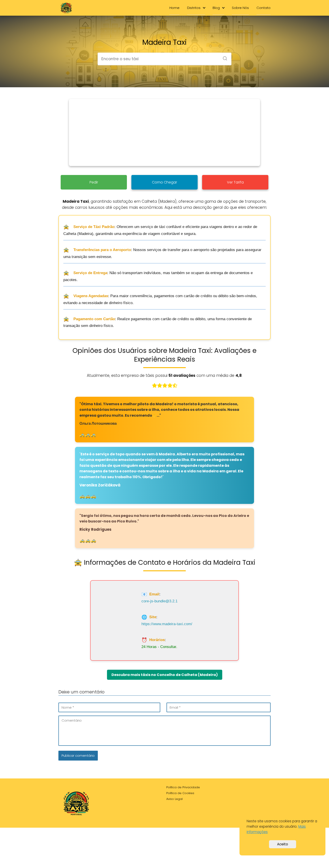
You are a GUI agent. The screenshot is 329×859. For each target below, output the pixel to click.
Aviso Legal (174, 799)
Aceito (282, 844)
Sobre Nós (240, 7)
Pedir (94, 182)
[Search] (223, 57)
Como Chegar (164, 182)
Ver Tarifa (235, 182)
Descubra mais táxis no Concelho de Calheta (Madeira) (164, 674)
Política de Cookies (180, 793)
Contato (263, 7)
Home (174, 7)
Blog (216, 7)
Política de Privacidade (183, 787)
